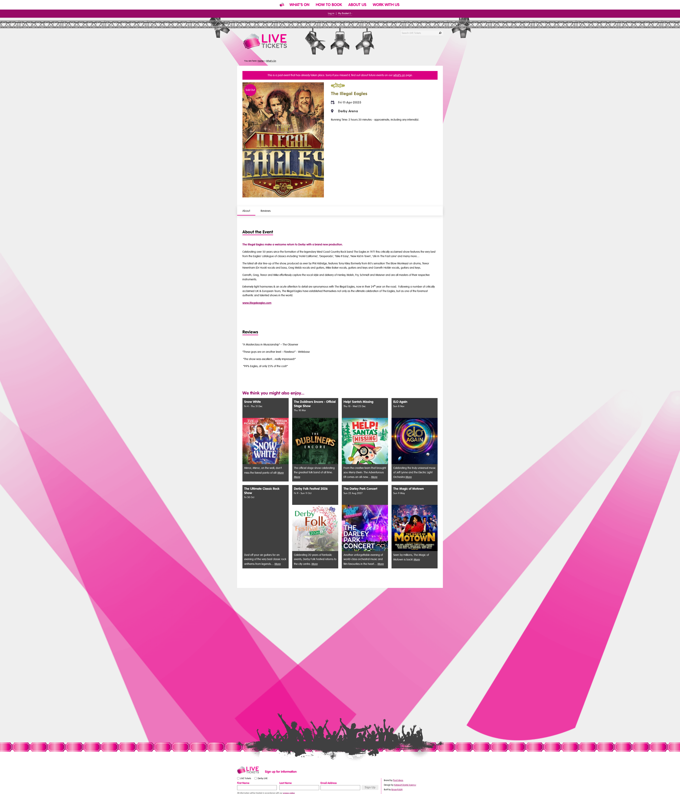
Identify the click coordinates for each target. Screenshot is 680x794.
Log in (331, 13)
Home (261, 60)
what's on (399, 75)
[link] (299, 9)
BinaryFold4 (397, 789)
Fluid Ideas (398, 780)
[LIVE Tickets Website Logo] (269, 41)
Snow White (252, 402)
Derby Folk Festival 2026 (311, 489)
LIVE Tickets (245, 778)
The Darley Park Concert (360, 489)
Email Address (329, 783)
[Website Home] (281, 4)
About (246, 211)
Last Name (285, 783)
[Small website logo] (250, 770)
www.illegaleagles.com (256, 303)
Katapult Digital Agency (405, 785)
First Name (243, 783)
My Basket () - (345, 13)
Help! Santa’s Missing (358, 402)
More (280, 473)
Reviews (266, 211)
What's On (271, 60)
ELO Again (400, 402)
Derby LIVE (263, 778)
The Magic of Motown (408, 489)
